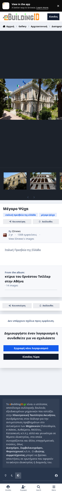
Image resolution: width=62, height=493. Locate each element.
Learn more (6, 6)
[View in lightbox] (31, 99)
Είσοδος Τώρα (31, 356)
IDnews (16, 231)
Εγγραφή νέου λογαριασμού (31, 348)
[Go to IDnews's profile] (5, 235)
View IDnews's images (21, 238)
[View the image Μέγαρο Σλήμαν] (15, 181)
